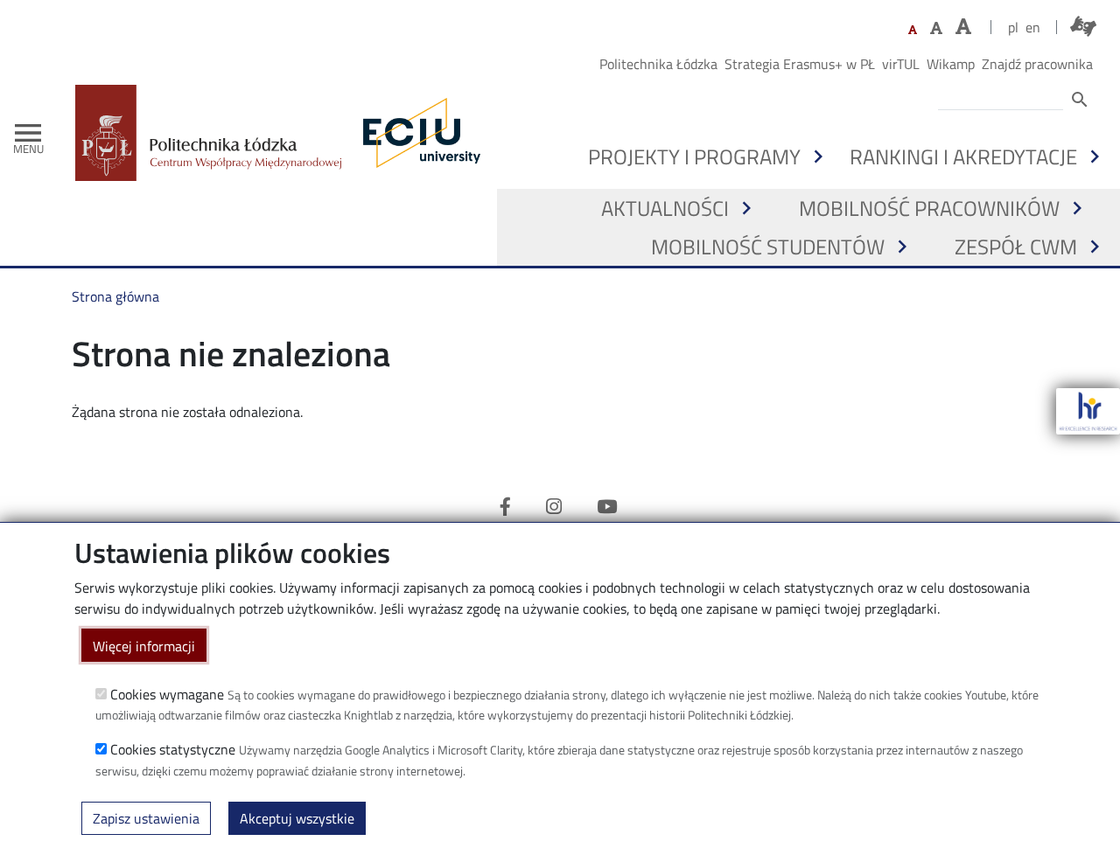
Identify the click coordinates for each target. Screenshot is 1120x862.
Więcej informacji (144, 645)
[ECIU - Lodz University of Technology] (417, 133)
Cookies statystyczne (172, 749)
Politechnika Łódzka (658, 63)
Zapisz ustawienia (146, 818)
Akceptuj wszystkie (297, 818)
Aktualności (665, 208)
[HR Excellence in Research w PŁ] (1088, 411)
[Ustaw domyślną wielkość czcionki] (912, 30)
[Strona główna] (215, 133)
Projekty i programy (694, 156)
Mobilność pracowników (929, 208)
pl (1013, 27)
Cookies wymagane (167, 693)
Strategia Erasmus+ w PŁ (799, 63)
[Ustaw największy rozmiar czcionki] (963, 26)
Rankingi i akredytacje (963, 156)
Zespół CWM (1016, 246)
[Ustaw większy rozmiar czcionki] (936, 27)
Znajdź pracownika (1037, 63)
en (1033, 27)
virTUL (901, 63)
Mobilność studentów (768, 246)
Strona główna (115, 296)
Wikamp (951, 63)
